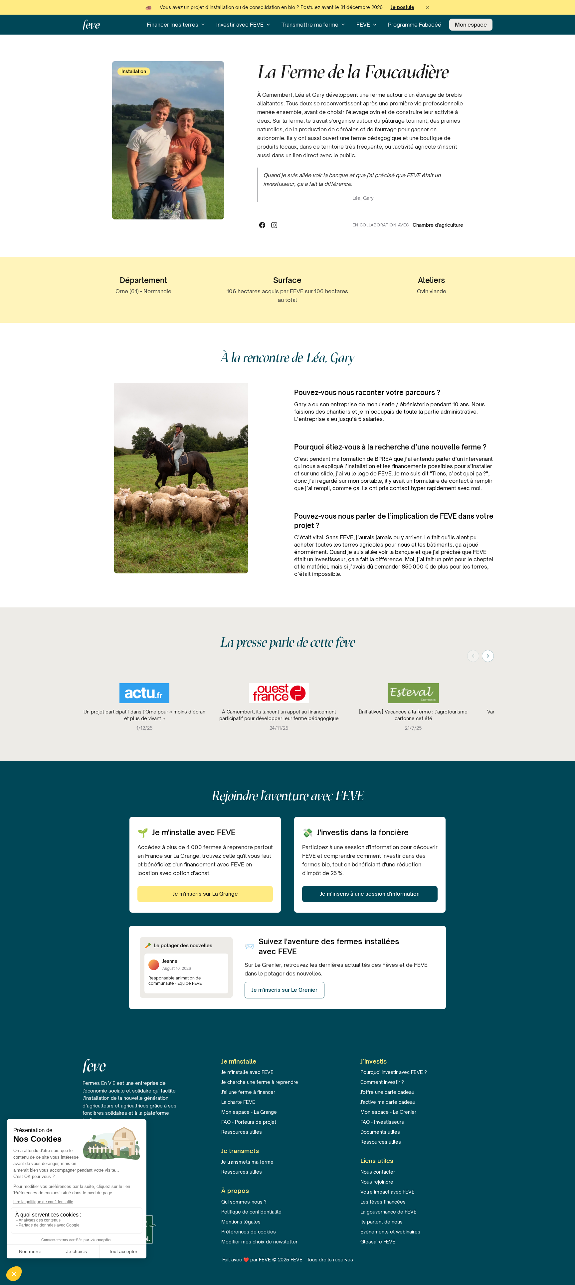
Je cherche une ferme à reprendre (259, 1082)
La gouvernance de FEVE (388, 1212)
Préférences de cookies (248, 1231)
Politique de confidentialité (251, 1212)
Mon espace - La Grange (249, 1112)
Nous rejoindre (376, 1182)
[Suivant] (488, 656)
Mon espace (471, 24)
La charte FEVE (238, 1102)
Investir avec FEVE (240, 24)
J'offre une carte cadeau (387, 1092)
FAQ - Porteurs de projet (248, 1122)
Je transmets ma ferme (247, 1162)
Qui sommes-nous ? (244, 1202)
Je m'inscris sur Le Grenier (284, 990)
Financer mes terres (172, 24)
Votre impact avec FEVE (387, 1192)
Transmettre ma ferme (310, 24)
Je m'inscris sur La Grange (205, 894)
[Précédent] (473, 656)
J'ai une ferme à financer (248, 1092)
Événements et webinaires (390, 1231)
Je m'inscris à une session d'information (370, 894)
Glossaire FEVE (377, 1241)
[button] (427, 7)
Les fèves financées (383, 1202)
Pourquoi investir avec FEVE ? (393, 1072)
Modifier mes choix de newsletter (259, 1241)
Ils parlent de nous (381, 1221)
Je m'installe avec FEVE (247, 1072)
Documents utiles (380, 1132)
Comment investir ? (382, 1082)
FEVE (363, 24)
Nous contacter (377, 1172)
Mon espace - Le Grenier (388, 1112)
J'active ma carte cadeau (387, 1102)
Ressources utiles (241, 1132)
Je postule (402, 7)
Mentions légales (241, 1221)
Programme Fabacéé (414, 24)
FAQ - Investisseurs (382, 1122)
